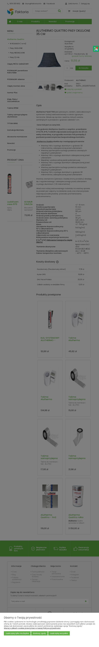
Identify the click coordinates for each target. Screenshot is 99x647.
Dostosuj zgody (39, 633)
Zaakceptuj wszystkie (59, 633)
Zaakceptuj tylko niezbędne (17, 633)
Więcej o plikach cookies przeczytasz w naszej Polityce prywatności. (32, 628)
